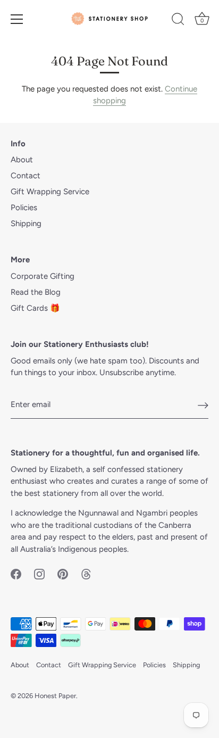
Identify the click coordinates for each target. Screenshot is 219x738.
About (22, 159)
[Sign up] (203, 405)
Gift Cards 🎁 (35, 308)
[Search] (178, 20)
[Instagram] (39, 573)
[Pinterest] (62, 573)
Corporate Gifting (42, 276)
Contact (25, 175)
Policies (24, 207)
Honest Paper (55, 696)
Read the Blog (36, 292)
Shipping (26, 223)
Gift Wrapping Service (50, 191)
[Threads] (86, 573)
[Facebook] (16, 573)
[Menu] (17, 19)
